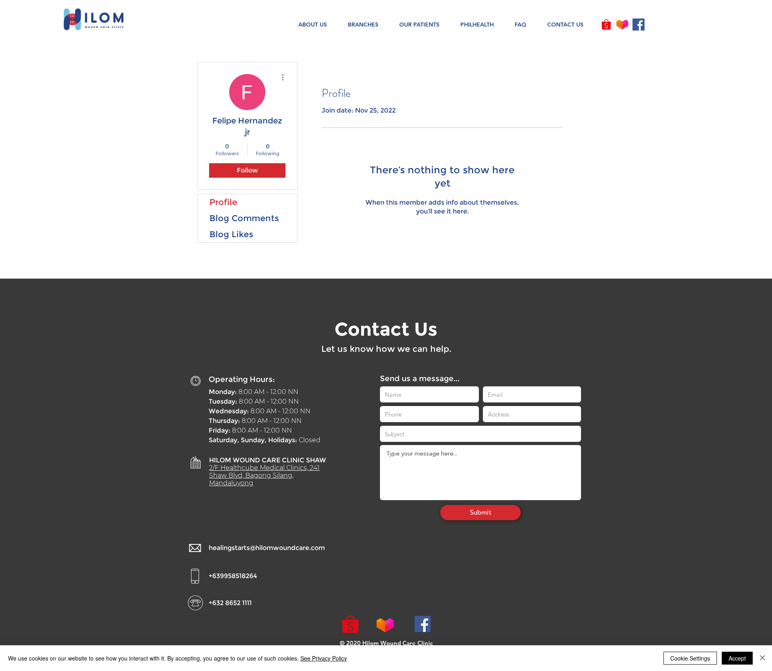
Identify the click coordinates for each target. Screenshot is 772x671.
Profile (223, 202)
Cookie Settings (690, 658)
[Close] (762, 658)
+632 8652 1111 (230, 603)
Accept (737, 658)
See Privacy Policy (323, 658)
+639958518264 (233, 576)
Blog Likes (231, 234)
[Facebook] (638, 24)
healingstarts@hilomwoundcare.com (267, 548)
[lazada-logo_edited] (622, 24)
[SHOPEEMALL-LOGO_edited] (606, 24)
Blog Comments (244, 218)
